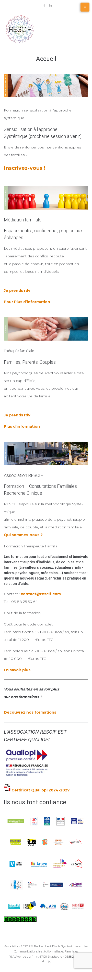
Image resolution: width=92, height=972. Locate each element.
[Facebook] (44, 5)
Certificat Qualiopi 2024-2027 (41, 790)
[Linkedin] (50, 5)
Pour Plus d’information (27, 302)
